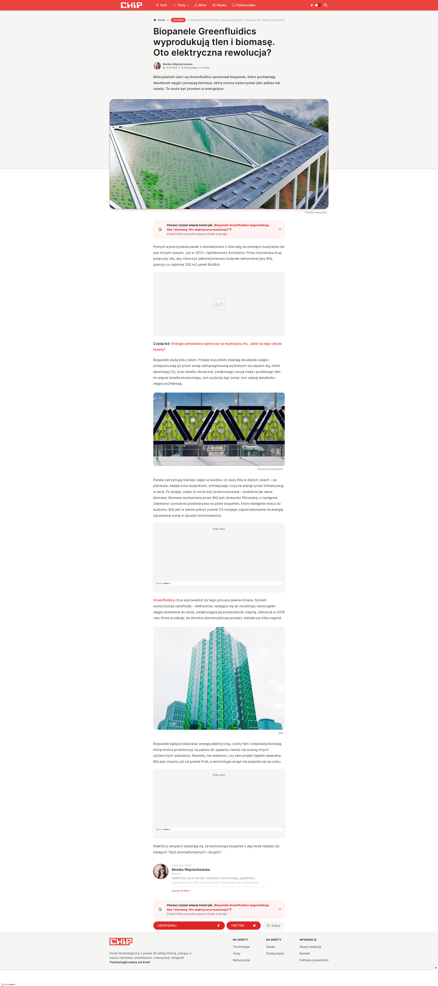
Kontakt (305, 953)
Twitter (237, 925)
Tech (163, 5)
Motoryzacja (241, 960)
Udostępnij (167, 925)
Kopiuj (276, 925)
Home (161, 20)
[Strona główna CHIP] (131, 5)
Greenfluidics (164, 600)
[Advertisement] (219, 556)
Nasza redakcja (310, 947)
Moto (202, 5)
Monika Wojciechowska (177, 64)
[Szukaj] (325, 5)
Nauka (221, 5)
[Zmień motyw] (316, 5)
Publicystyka (245, 5)
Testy (181, 5)
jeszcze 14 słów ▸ (181, 890)
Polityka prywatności (314, 960)
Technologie (241, 947)
